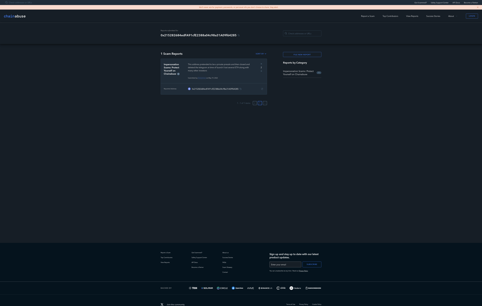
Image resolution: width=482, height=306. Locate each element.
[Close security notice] (477, 7)
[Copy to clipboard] (239, 35)
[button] (214, 76)
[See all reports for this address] (262, 89)
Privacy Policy (303, 271)
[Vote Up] (261, 64)
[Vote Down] (261, 71)
